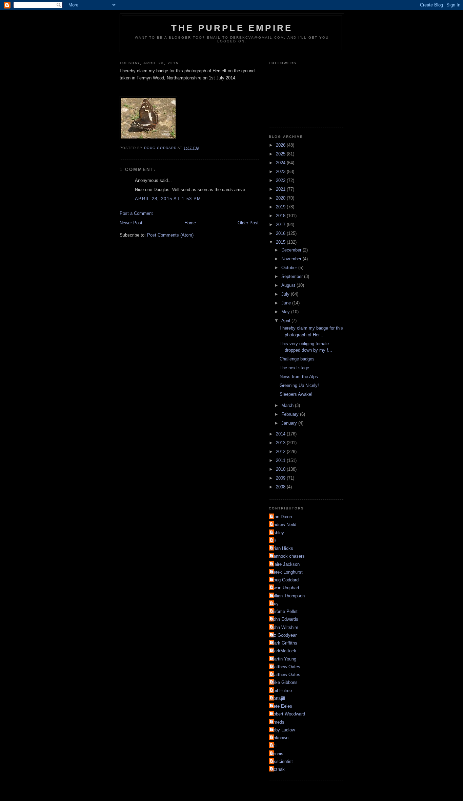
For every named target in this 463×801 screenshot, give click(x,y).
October (289, 267)
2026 (281, 145)
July (286, 294)
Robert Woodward (287, 713)
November (292, 258)
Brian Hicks (281, 548)
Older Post (248, 222)
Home (190, 222)
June (286, 302)
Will (274, 745)
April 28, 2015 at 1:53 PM (168, 198)
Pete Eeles (281, 706)
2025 (281, 153)
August (289, 285)
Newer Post (131, 222)
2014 (281, 433)
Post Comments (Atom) (170, 235)
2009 (281, 478)
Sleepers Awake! (296, 394)
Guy (274, 603)
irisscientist (281, 761)
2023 (281, 171)
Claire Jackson (285, 564)
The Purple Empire (232, 28)
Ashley (277, 532)
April (286, 320)
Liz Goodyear (283, 635)
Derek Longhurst (286, 572)
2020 (281, 198)
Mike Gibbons (284, 682)
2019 (281, 206)
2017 (281, 224)
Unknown (279, 737)
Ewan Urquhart (284, 587)
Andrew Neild (283, 524)
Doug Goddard (284, 579)
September (292, 276)
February (290, 414)
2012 (281, 451)
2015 (281, 242)
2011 (281, 460)
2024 (281, 162)
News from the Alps (299, 376)
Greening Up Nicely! (299, 385)
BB (273, 540)
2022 (281, 180)
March (288, 405)
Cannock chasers (287, 556)
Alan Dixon (281, 516)
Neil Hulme (281, 690)
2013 (281, 442)
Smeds (277, 722)
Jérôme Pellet (284, 611)
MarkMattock (283, 650)
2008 (281, 486)
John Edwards (284, 619)
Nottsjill (277, 698)
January (289, 423)
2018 (281, 215)
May (286, 311)
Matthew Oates (285, 666)
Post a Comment (136, 213)
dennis (276, 753)
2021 (281, 189)
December (292, 250)
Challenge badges (297, 358)
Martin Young (283, 659)
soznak (277, 769)
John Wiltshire (284, 627)
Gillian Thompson (287, 595)
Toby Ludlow (282, 729)
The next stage (294, 367)
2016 (281, 233)
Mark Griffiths (283, 643)
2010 (281, 469)
